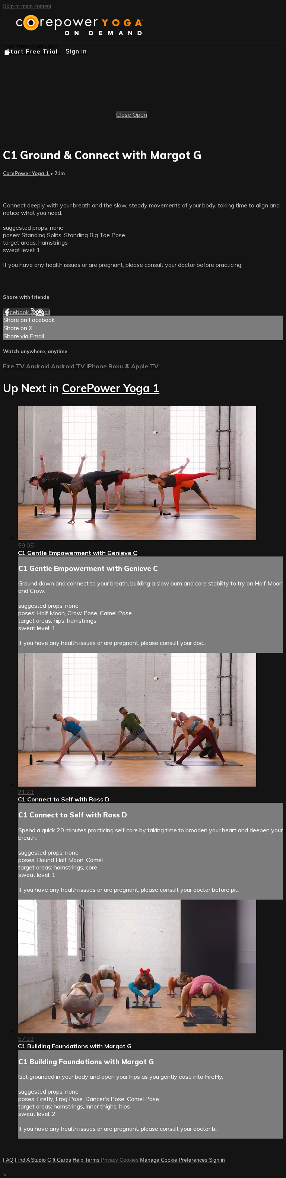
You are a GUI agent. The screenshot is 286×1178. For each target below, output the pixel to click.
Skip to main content (27, 6)
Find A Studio (30, 1160)
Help (79, 1160)
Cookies (130, 1160)
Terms (93, 1160)
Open (140, 114)
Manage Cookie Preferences (174, 1160)
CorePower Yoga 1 (26, 173)
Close (124, 114)
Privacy (110, 1160)
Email (43, 312)
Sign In (76, 51)
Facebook (17, 312)
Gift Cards (59, 1160)
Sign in (217, 1160)
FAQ (8, 1160)
